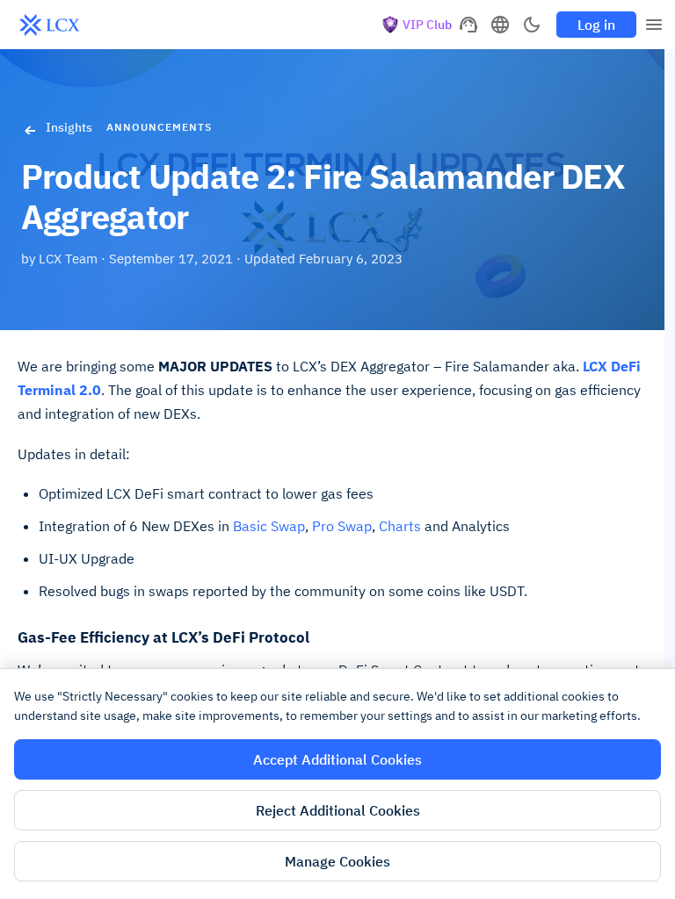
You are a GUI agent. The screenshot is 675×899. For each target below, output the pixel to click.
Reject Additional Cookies (338, 810)
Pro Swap (342, 526)
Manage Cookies (337, 861)
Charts (400, 526)
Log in (596, 24)
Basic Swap (269, 526)
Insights (69, 127)
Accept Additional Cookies (337, 759)
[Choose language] (500, 24)
